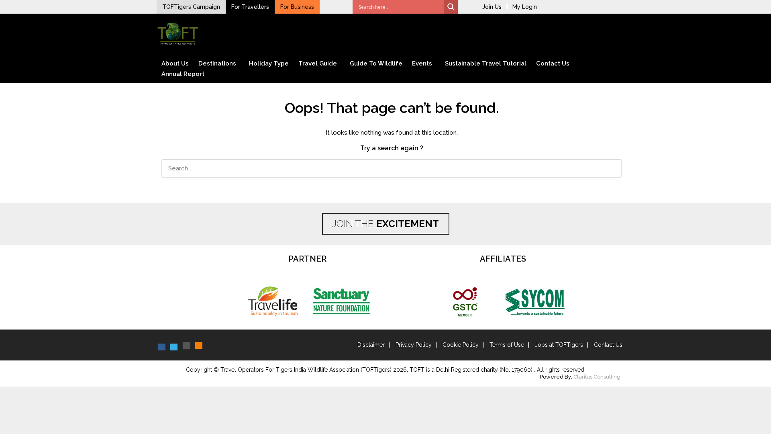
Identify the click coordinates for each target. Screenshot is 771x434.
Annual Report (182, 74)
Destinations (217, 63)
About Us (175, 63)
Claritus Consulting (596, 377)
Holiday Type (269, 63)
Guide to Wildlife (376, 63)
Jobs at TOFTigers (559, 345)
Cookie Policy (461, 345)
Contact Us (552, 63)
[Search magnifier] (451, 7)
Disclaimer (371, 345)
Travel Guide (317, 63)
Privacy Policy (414, 345)
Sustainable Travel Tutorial (485, 63)
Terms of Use (507, 345)
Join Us (492, 6)
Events (422, 63)
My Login (524, 6)
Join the (385, 223)
